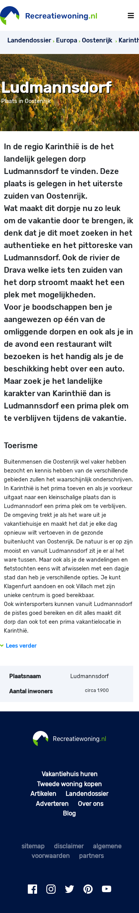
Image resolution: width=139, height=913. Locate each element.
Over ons (90, 803)
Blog (69, 813)
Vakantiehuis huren (70, 774)
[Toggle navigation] (131, 15)
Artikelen (43, 793)
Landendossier (87, 793)
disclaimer (69, 846)
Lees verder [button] (20, 646)
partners (91, 855)
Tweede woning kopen (69, 784)
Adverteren (52, 803)
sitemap (33, 846)
